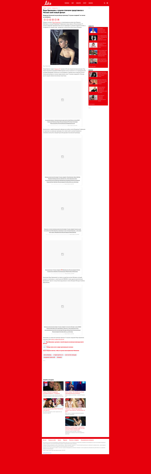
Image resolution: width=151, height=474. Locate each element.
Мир (73, 3)
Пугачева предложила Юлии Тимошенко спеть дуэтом (53, 409)
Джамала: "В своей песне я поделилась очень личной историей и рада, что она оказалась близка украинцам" (75, 428)
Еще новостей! (92, 66)
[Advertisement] (64, 369)
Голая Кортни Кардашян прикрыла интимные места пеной (102, 98)
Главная (44, 8)
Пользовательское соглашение (87, 440)
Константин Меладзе (70, 355)
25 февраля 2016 (55, 8)
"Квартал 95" (57, 69)
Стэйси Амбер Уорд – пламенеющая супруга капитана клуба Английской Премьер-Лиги (102, 53)
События (78, 3)
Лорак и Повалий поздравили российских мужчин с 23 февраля (51, 392)
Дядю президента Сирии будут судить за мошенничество (102, 60)
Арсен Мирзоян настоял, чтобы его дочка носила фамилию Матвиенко (61, 350)
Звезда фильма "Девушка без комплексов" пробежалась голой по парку (102, 89)
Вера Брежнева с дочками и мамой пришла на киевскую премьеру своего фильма (63, 342)
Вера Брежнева (56, 22)
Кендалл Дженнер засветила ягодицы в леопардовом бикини (102, 81)
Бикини (91, 3)
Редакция (65, 440)
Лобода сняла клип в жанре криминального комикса (58, 347)
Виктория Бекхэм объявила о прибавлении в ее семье (102, 45)
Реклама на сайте (52, 440)
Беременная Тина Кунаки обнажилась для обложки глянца (102, 74)
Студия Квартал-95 (58, 355)
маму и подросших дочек (57, 339)
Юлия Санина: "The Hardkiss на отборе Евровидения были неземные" (74, 392)
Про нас (44, 440)
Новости (91, 26)
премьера (59, 357)
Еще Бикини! (92, 104)
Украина (67, 3)
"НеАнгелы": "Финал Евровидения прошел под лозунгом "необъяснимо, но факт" (75, 410)
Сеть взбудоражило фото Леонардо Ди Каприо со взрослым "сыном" (102, 37)
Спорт (84, 3)
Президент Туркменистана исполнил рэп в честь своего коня (102, 30)
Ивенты (59, 440)
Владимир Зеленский (49, 357)
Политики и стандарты (74, 440)
